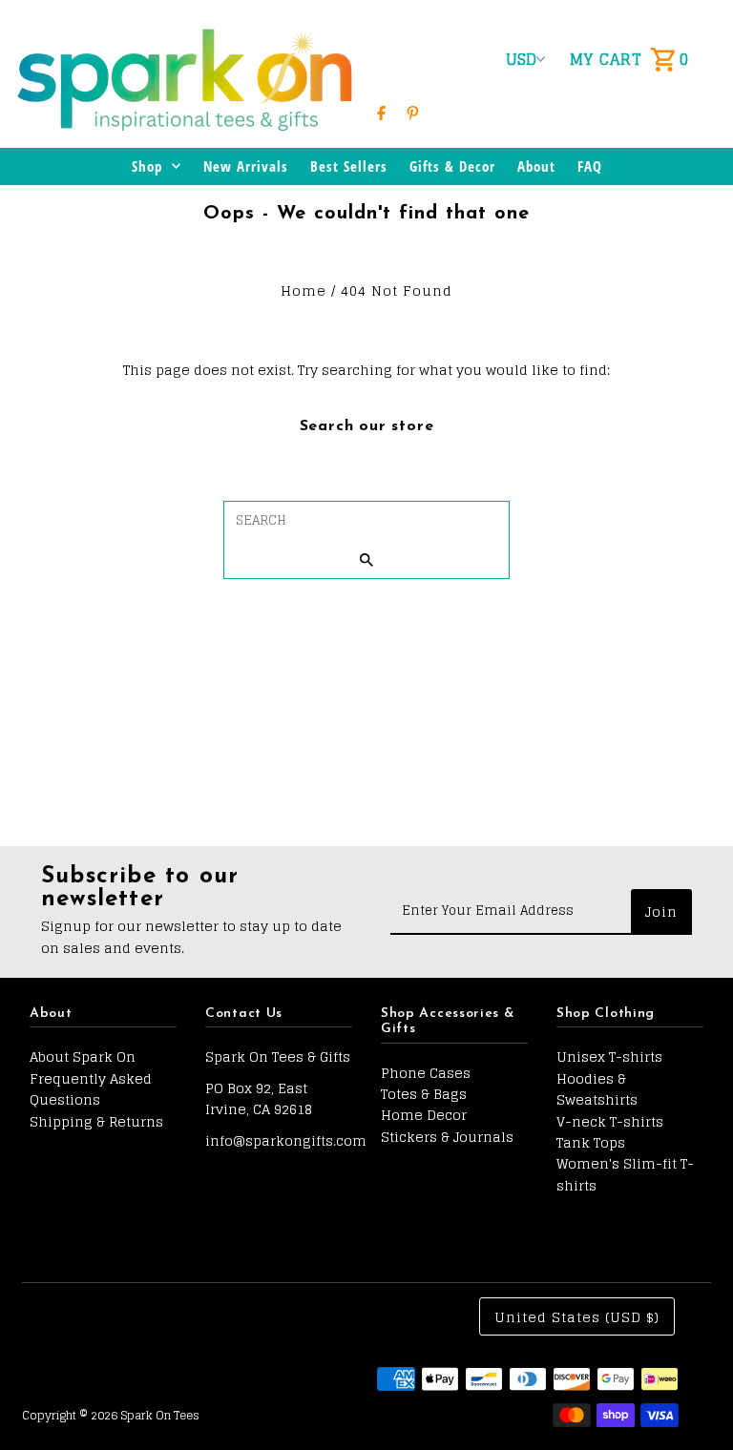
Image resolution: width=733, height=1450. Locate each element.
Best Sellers (348, 166)
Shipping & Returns (96, 1121)
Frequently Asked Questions (91, 1089)
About (536, 166)
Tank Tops (590, 1142)
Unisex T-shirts (609, 1056)
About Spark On (83, 1056)
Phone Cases (426, 1073)
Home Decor (424, 1115)
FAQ (589, 166)
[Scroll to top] (692, 1399)
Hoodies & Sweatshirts (597, 1089)
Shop (147, 166)
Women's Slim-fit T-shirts (625, 1173)
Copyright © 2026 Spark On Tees (110, 1415)
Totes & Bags (424, 1094)
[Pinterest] (413, 112)
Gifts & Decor (452, 166)
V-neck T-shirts (609, 1121)
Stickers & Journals (447, 1137)
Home (303, 290)
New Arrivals (245, 166)
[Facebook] (381, 112)
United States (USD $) (577, 1317)
